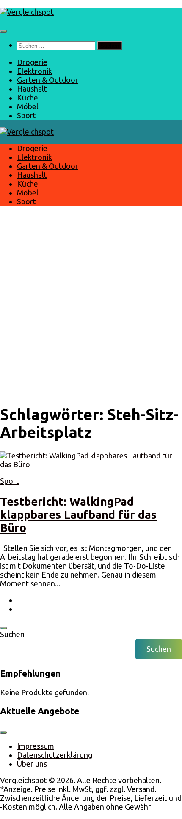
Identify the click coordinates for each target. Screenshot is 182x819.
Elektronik (34, 71)
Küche (27, 97)
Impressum (35, 746)
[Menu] (3, 31)
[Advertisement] (91, 305)
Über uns (32, 763)
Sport (26, 115)
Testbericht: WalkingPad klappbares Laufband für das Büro (78, 514)
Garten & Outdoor (47, 80)
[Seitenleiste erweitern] (3, 628)
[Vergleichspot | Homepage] (27, 12)
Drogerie (32, 62)
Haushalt (32, 88)
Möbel (28, 106)
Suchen (12, 634)
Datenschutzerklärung (54, 755)
